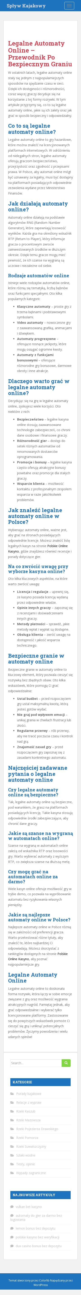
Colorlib (44, 1280)
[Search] (66, 1063)
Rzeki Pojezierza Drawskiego (37, 1129)
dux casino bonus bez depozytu (39, 1246)
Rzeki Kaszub (25, 1111)
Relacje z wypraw (28, 1102)
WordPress (41, 1285)
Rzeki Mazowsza (28, 1120)
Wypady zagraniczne (31, 1173)
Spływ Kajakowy (26, 6)
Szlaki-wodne (25, 1155)
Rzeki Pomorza (27, 1137)
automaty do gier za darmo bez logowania (36, 1217)
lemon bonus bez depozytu (35, 1228)
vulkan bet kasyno (29, 1207)
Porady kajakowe (28, 1094)
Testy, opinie (25, 1164)
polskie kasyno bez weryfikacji (37, 1237)
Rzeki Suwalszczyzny (31, 1146)
